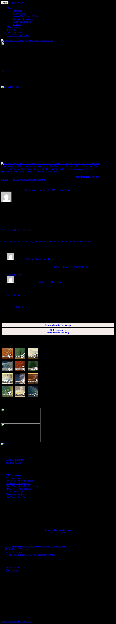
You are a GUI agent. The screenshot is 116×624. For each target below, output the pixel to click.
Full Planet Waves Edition (18, 483)
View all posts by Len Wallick (17, 230)
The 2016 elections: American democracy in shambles (66, 241)
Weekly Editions (15, 32)
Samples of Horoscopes (24, 19)
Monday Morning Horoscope (20, 489)
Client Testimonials (22, 21)
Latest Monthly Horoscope (58, 325)
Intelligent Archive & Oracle (19, 480)
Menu (4, 3)
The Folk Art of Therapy (16, 549)
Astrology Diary (13, 478)
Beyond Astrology (13, 552)
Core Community (15, 459)
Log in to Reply (14, 274)
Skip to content (16, 2)
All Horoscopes (13, 475)
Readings (17, 11)
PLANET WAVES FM (18, 35)
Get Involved (19, 13)
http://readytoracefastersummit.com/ (71, 267)
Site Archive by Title (15, 497)
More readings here (58, 532)
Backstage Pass (13, 462)
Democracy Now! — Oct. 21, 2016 (19, 241)
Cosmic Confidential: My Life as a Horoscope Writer (30, 554)
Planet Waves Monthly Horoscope (22, 486)
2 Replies (5, 71)
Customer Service (14, 491)
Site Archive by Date (16, 494)
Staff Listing (12, 570)
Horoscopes (13, 27)
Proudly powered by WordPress (16, 621)
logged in (18, 306)
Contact (17, 24)
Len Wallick (65, 190)
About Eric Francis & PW (25, 16)
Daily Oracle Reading (58, 332)
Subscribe (12, 30)
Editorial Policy (13, 567)
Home (10, 8)
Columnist (30, 190)
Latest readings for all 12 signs (58, 530)
